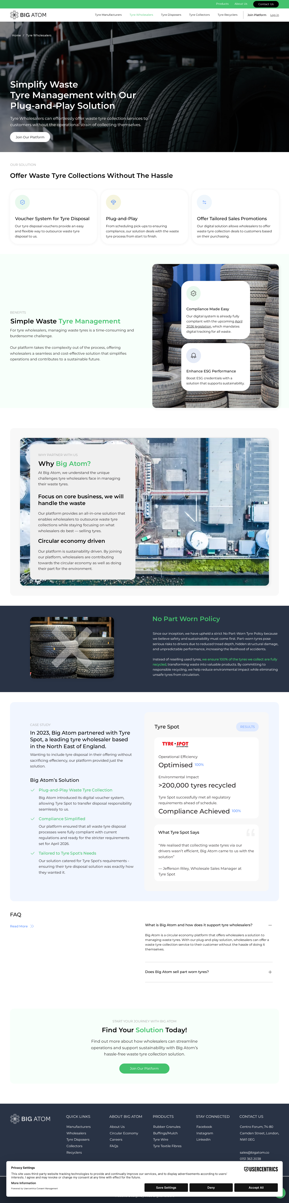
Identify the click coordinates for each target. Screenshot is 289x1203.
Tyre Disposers (77, 1139)
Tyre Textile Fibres (167, 1146)
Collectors (74, 1146)
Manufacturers (78, 1127)
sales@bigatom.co (254, 1152)
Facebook (204, 1127)
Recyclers (74, 1152)
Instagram (204, 1133)
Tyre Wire (160, 1139)
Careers (116, 1139)
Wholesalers (76, 1133)
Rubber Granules (166, 1127)
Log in (274, 15)
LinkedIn (203, 1139)
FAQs (114, 1146)
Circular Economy (124, 1133)
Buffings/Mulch (165, 1133)
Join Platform (257, 15)
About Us (117, 1127)
